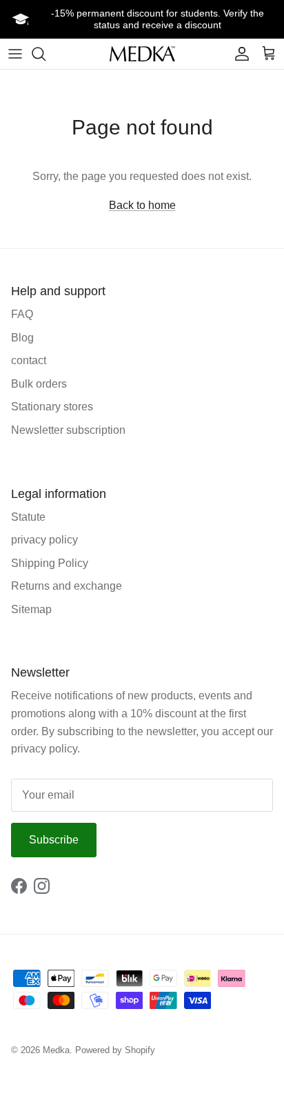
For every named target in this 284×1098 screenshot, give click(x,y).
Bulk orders (39, 384)
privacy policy (44, 540)
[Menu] (15, 54)
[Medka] (142, 53)
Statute (28, 517)
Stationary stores (52, 406)
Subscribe (54, 840)
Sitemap (31, 609)
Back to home (142, 205)
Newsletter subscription (68, 430)
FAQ (22, 314)
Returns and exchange (66, 586)
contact (28, 360)
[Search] (45, 54)
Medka (56, 1050)
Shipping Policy (49, 563)
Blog (22, 337)
